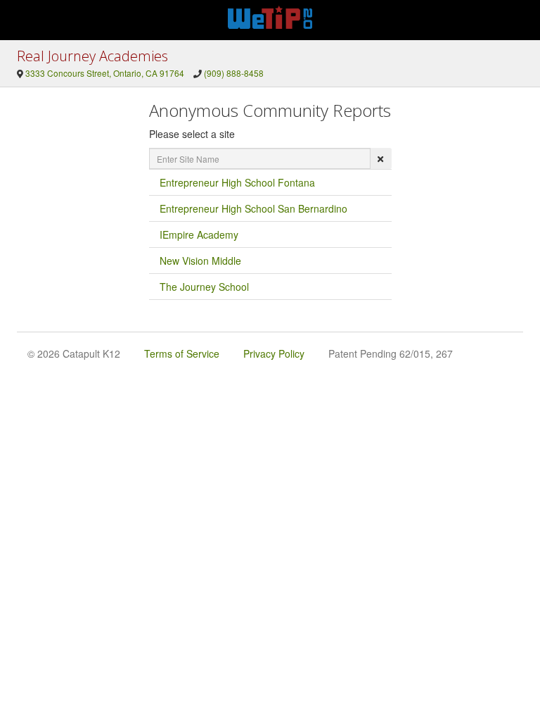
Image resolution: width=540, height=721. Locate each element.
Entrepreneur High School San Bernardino (253, 208)
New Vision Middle (200, 260)
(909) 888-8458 (234, 73)
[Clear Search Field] (380, 158)
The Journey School (204, 287)
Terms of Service (181, 353)
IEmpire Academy (199, 234)
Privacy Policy (273, 353)
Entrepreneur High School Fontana (237, 182)
